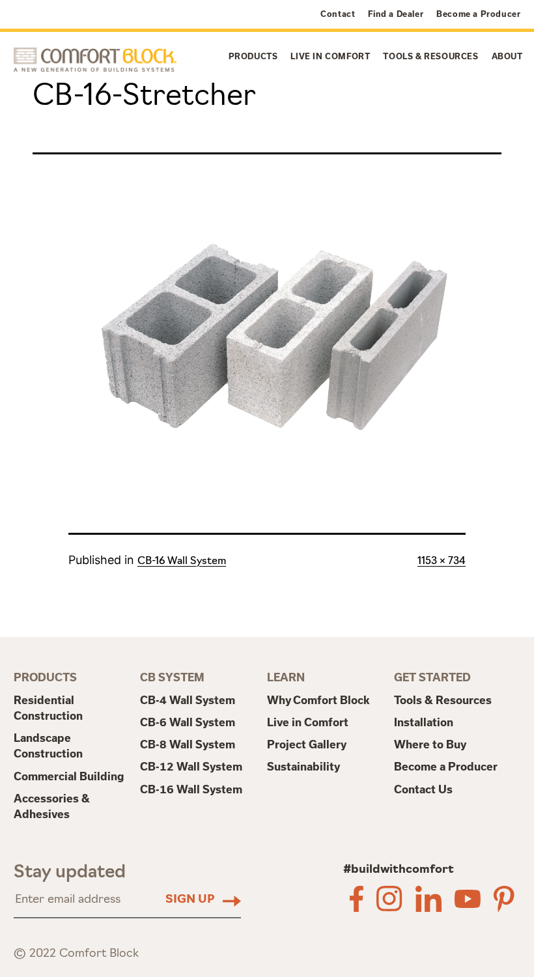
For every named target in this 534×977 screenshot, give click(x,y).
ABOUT (507, 56)
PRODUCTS (253, 56)
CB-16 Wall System (181, 561)
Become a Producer (478, 14)
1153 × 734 (441, 561)
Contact (337, 14)
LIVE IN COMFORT (330, 56)
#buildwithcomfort (398, 870)
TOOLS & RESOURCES (430, 56)
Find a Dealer (395, 14)
